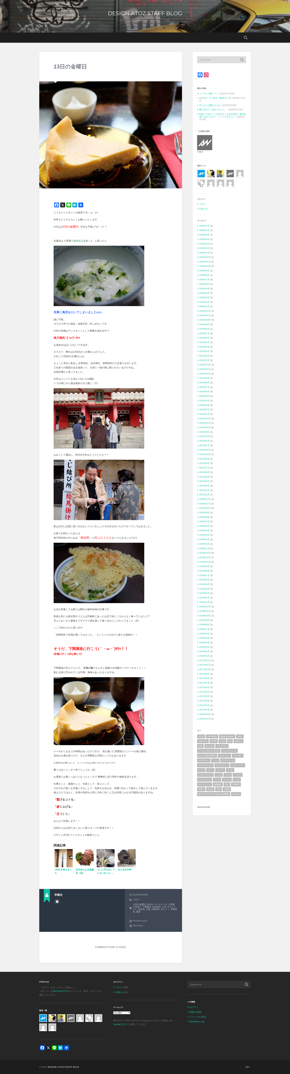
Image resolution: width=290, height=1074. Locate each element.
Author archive (57, 901)
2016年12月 (205, 714)
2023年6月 (204, 391)
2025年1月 (204, 306)
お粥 (200, 746)
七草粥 (171, 904)
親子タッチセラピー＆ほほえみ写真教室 (214, 794)
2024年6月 (204, 338)
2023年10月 (205, 374)
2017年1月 (204, 710)
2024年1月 (204, 360)
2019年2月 (204, 598)
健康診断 (217, 784)
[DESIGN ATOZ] (201, 171)
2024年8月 (204, 329)
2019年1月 (204, 602)
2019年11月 (204, 557)
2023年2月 (204, 409)
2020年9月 (204, 512)
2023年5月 (204, 396)
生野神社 (155, 909)
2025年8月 (204, 275)
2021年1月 (204, 495)
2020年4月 (204, 535)
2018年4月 (204, 642)
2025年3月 (204, 297)
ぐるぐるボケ (222, 746)
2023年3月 (204, 405)
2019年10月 (205, 562)
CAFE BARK (212, 736)
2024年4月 (204, 347)
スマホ (230, 770)
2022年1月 (204, 445)
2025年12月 (205, 257)
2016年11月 (204, 719)
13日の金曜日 (70, 66)
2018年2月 (204, 651)
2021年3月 (204, 486)
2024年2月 (204, 356)
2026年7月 (204, 226)
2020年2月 (204, 544)
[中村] (210, 181)
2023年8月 (204, 383)
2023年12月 (205, 365)
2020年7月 (204, 521)
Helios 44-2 (203, 741)
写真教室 (236, 784)
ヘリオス (237, 775)
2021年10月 (205, 454)
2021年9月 (204, 459)
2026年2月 (204, 248)
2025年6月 (204, 284)
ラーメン (227, 779)
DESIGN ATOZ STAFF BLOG (145, 13)
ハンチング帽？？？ (208, 94)
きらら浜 (209, 746)
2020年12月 (205, 499)
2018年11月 (204, 611)
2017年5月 (204, 692)
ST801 (213, 741)
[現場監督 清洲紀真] (220, 171)
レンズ (236, 779)
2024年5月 (204, 342)
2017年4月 (204, 696)
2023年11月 (204, 369)
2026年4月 (204, 239)
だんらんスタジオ (229, 751)
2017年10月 (205, 669)
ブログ (136, 899)
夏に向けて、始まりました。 (213, 110)
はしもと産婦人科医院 (207, 755)
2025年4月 (204, 293)
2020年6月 (204, 526)
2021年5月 (204, 477)
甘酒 (148, 909)
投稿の (195, 1012)
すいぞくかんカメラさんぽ (209, 751)
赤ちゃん (236, 794)
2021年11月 (204, 450)
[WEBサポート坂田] (230, 181)
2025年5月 (204, 289)
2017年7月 (204, 683)
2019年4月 (204, 589)
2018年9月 (204, 620)
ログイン (193, 1007)
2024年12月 (205, 311)
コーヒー (220, 770)
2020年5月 (204, 530)
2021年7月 (204, 468)
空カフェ (165, 909)
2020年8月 (204, 517)
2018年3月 (204, 647)
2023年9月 (204, 378)
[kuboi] (239, 171)
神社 (218, 789)
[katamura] (201, 181)
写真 (227, 784)
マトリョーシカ (204, 779)
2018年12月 (205, 607)
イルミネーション (205, 765)
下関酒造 (147, 907)
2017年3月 (204, 701)
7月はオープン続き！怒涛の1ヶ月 (215, 98)
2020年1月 (204, 548)
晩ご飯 (210, 789)
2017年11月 (204, 665)
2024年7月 (204, 333)
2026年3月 (204, 244)
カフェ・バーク (237, 765)
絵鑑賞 (226, 789)
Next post (138, 925)
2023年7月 (204, 387)
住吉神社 (156, 907)
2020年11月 (204, 504)
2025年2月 (204, 302)
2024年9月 (204, 324)
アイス (215, 760)
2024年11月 (204, 315)
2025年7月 (204, 279)
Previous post (140, 921)
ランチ (216, 779)
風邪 (138, 912)
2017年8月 (204, 678)
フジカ (227, 775)
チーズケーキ (160, 904)
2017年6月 (204, 687)
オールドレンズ (222, 765)
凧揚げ (201, 789)
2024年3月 (204, 351)
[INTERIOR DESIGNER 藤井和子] (210, 171)
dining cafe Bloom (227, 736)
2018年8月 (204, 624)
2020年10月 (205, 508)
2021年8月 (204, 463)
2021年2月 (204, 490)
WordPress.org (196, 1021)
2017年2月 (204, 705)
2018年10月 (205, 616)
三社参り (137, 907)
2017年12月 (205, 660)
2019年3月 (204, 593)
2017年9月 (204, 674)
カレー (210, 770)
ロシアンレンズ (204, 784)
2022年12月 (205, 418)
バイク (218, 775)
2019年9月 (204, 566)
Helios (240, 736)
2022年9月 (204, 432)
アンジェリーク (228, 760)
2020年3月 (204, 539)
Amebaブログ (120, 1024)
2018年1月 (204, 656)
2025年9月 (204, 271)
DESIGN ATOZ (60, 991)
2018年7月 (204, 629)
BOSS (150, 904)
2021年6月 (204, 472)
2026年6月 (204, 230)
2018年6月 (204, 634)
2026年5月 (204, 235)
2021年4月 (204, 481)
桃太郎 (141, 909)
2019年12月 (205, 553)
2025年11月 (204, 262)
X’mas (222, 741)
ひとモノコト (224, 755)
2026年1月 (204, 253)
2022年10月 (205, 427)
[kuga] (220, 181)
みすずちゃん (204, 760)
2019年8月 (204, 571)
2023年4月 (204, 401)
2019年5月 (204, 584)
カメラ (201, 770)
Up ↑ (248, 1067)
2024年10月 (205, 320)
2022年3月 (204, 441)
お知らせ (203, 209)
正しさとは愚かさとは (209, 105)
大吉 (164, 907)
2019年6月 (204, 580)
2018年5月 (204, 638)
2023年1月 (204, 414)
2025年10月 (205, 266)
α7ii (230, 741)
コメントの (197, 1016)
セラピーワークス (205, 775)
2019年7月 (204, 575)
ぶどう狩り (238, 755)
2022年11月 (204, 423)
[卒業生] (230, 171)
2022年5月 (204, 436)
